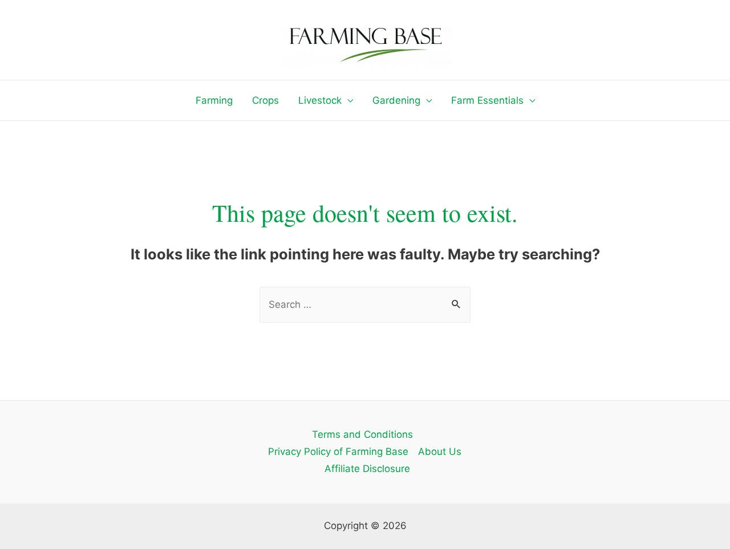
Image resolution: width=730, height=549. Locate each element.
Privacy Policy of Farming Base (338, 451)
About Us (439, 451)
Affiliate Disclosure (367, 468)
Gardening (396, 100)
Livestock (320, 100)
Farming (214, 100)
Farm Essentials (487, 100)
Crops (265, 100)
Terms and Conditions (362, 434)
